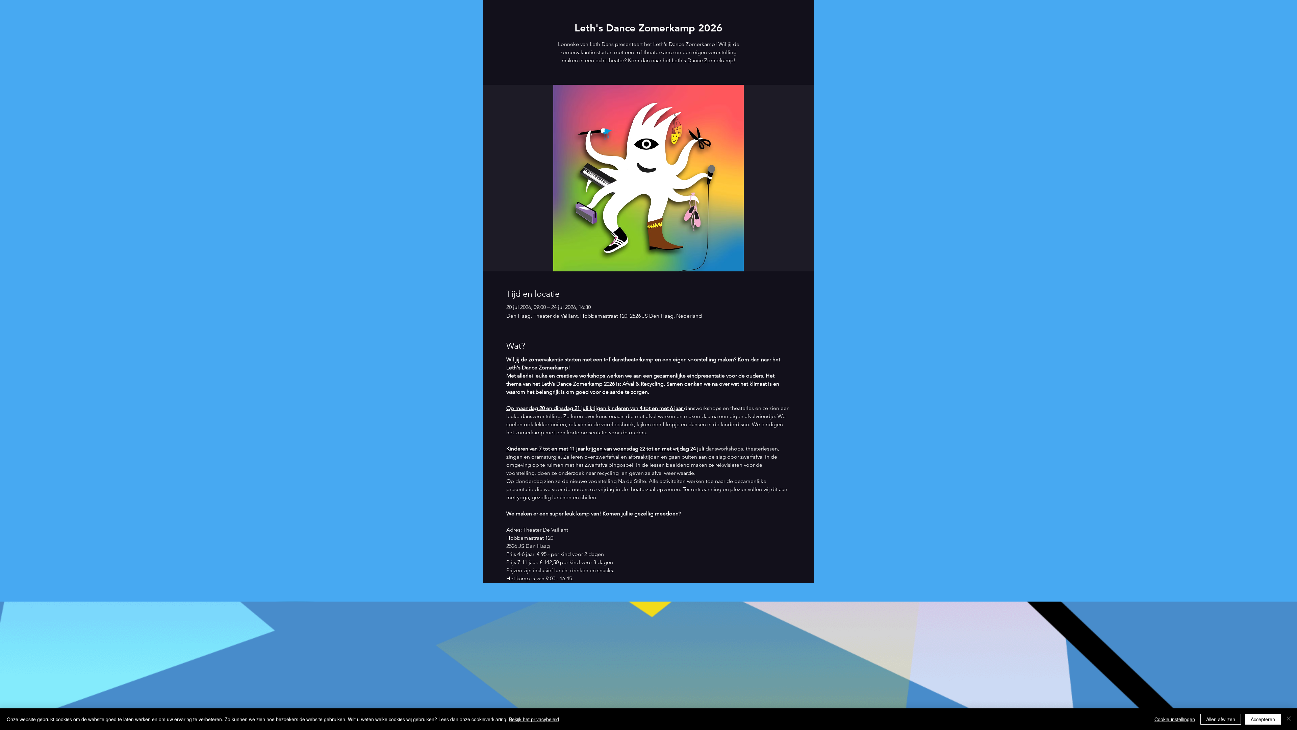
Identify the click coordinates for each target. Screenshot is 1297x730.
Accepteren (1263, 719)
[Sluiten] (1289, 719)
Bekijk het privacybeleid (534, 719)
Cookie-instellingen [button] (1174, 719)
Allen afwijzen (1220, 719)
